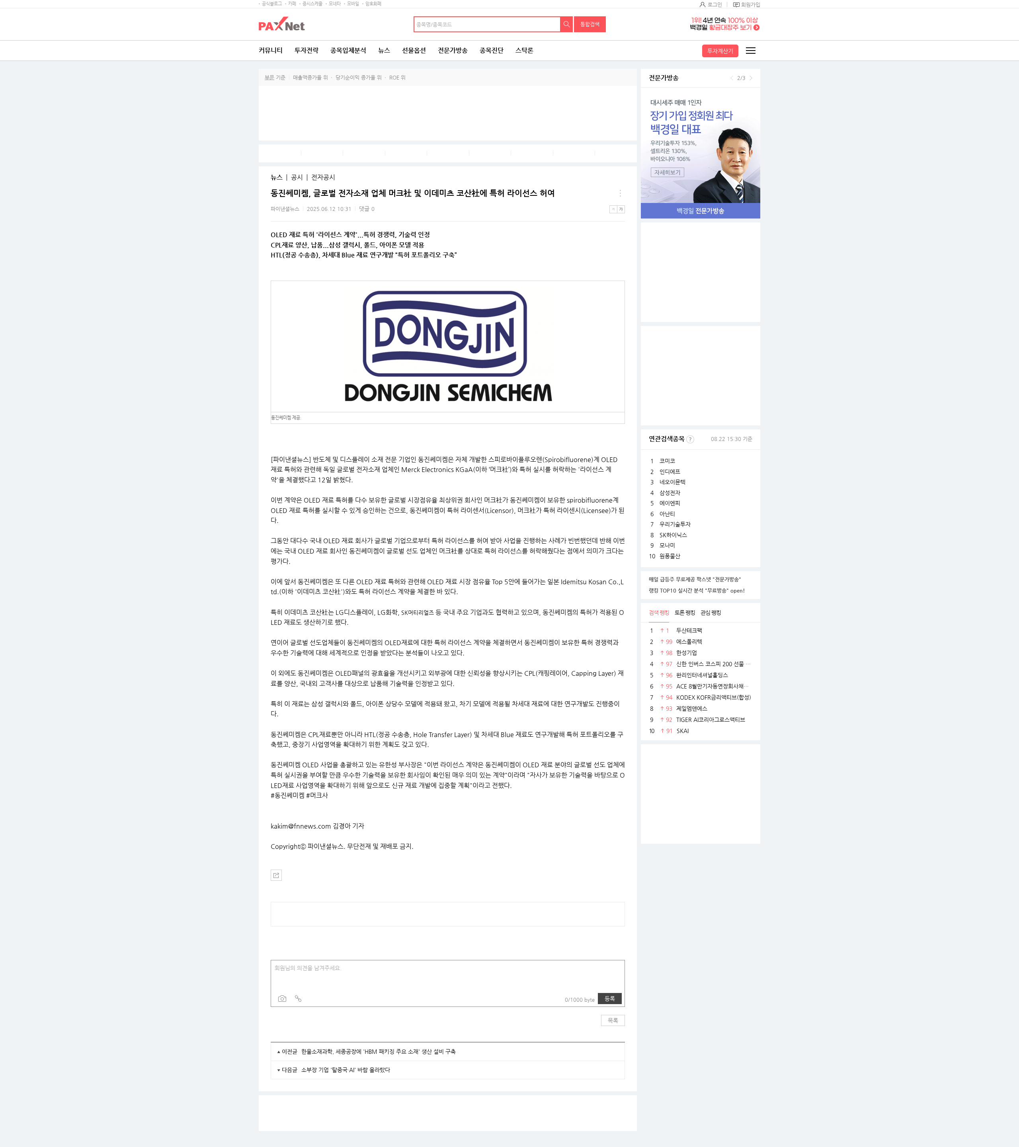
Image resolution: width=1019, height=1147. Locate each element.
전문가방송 (453, 50)
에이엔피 (670, 503)
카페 (292, 4)
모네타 (335, 4)
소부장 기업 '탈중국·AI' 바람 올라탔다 (345, 1070)
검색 (567, 24)
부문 (269, 77)
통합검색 (589, 24)
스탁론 (524, 50)
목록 (613, 1020)
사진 (282, 999)
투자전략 (306, 50)
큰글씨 (621, 209)
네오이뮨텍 (672, 482)
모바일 (353, 4)
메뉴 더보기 (620, 193)
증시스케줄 (312, 4)
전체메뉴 (750, 50)
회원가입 (750, 4)
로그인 (715, 4)
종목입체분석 (348, 50)
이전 (731, 78)
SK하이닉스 (673, 535)
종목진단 (492, 50)
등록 (610, 998)
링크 (298, 999)
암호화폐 (373, 4)
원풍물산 (670, 556)
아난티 (667, 514)
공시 (297, 177)
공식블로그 (272, 4)
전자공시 (323, 177)
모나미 (667, 545)
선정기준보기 (690, 439)
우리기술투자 (675, 524)
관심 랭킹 (711, 612)
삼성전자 (670, 493)
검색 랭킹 (659, 612)
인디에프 (670, 471)
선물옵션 (414, 50)
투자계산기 (720, 51)
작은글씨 (613, 209)
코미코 (667, 461)
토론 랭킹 (685, 612)
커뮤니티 (271, 50)
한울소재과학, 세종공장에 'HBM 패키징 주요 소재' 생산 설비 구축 (378, 1051)
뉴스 (384, 50)
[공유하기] (276, 875)
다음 (751, 78)
